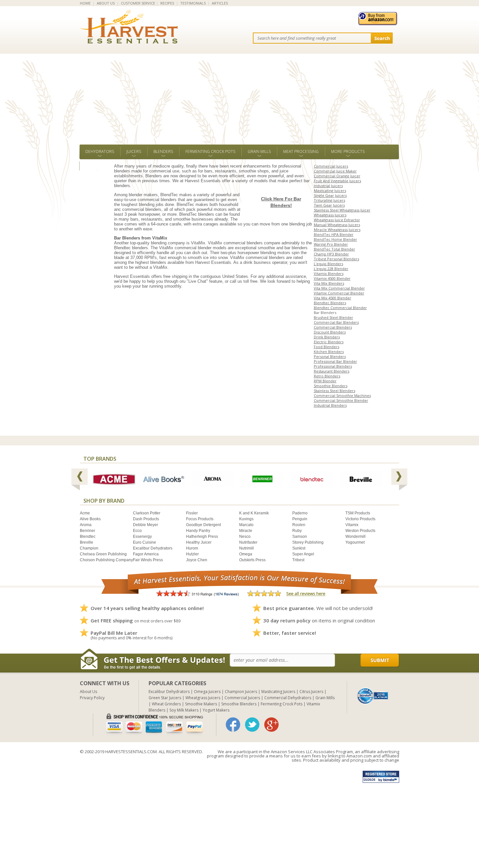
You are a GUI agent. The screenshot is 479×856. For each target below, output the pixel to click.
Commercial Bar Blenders (336, 322)
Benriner (87, 530)
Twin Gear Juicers (329, 205)
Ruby (297, 530)
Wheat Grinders (166, 704)
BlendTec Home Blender (335, 239)
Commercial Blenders (333, 327)
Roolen (298, 525)
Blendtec (87, 536)
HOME (85, 3)
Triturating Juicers (329, 200)
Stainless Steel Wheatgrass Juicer (342, 210)
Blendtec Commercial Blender (340, 307)
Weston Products (360, 530)
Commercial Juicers (331, 166)
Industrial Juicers (328, 185)
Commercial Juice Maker (335, 171)
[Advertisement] (239, 95)
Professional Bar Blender (335, 361)
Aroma (86, 525)
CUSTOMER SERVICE (138, 3)
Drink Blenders (327, 336)
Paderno (300, 513)
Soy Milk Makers (183, 710)
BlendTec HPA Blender (334, 234)
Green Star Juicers (165, 697)
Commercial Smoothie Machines (342, 395)
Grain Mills (259, 151)
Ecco (137, 530)
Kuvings (246, 519)
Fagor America (146, 554)
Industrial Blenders (330, 405)
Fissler (192, 513)
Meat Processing (301, 151)
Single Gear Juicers (330, 195)
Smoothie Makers (201, 704)
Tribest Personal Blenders (336, 258)
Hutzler (192, 554)
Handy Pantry (198, 530)
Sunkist (298, 548)
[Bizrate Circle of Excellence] (372, 690)
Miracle (245, 530)
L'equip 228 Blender (331, 268)
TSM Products (357, 513)
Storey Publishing (308, 542)
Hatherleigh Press (202, 536)
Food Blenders (326, 346)
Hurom (192, 548)
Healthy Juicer (198, 542)
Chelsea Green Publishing (103, 554)
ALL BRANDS (96, 166)
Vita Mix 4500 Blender (332, 297)
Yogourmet (355, 542)
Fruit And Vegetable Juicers (337, 180)
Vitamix (351, 525)
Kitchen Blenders (329, 351)
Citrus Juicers (311, 691)
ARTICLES (220, 3)
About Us (88, 691)
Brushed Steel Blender (333, 317)
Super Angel (303, 554)
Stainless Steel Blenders (334, 390)
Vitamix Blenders (328, 273)
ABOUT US (106, 3)
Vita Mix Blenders (329, 283)
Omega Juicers (207, 691)
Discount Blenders (330, 332)
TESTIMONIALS (193, 3)
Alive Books (90, 519)
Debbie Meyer (145, 525)
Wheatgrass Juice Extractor (337, 219)
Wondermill (355, 536)
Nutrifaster (248, 542)
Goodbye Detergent (203, 525)
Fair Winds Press (148, 560)
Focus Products (199, 519)
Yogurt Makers (216, 710)
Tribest (298, 560)
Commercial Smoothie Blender (341, 400)
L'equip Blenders (328, 263)
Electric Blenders (328, 341)
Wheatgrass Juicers (330, 214)
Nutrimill (246, 548)
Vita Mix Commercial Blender (339, 288)
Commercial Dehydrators (287, 697)
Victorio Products (360, 519)
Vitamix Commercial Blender (339, 293)
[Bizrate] (372, 695)
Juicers (133, 151)
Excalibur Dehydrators (152, 548)
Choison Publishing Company (106, 560)
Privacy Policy (92, 697)
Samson (299, 536)
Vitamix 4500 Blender (332, 278)
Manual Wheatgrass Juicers (337, 224)
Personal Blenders (330, 356)
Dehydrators (99, 151)
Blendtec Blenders (330, 302)
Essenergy (142, 536)
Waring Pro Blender (331, 244)
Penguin (299, 519)
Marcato (246, 525)
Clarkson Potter (146, 513)
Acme (85, 513)
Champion (89, 548)
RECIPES (167, 3)
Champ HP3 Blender (331, 253)
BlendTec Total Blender (334, 249)
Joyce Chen (196, 560)
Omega (245, 554)
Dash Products (146, 519)
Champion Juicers (241, 691)
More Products (348, 151)
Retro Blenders (327, 376)
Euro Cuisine (144, 542)
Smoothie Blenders (330, 385)
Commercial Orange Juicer (337, 175)
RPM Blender (325, 380)
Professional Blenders (333, 366)
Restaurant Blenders (331, 371)
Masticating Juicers (330, 190)
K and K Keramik (254, 513)
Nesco (245, 536)
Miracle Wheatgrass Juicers (337, 229)
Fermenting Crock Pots (210, 151)
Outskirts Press (252, 560)
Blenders (163, 151)
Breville (86, 542)
